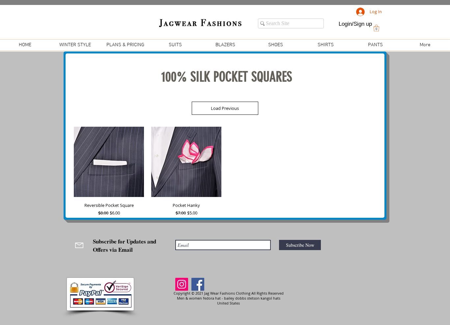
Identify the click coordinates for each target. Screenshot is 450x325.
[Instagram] (181, 284)
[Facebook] (197, 284)
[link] (376, 28)
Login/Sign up (355, 24)
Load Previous (225, 108)
